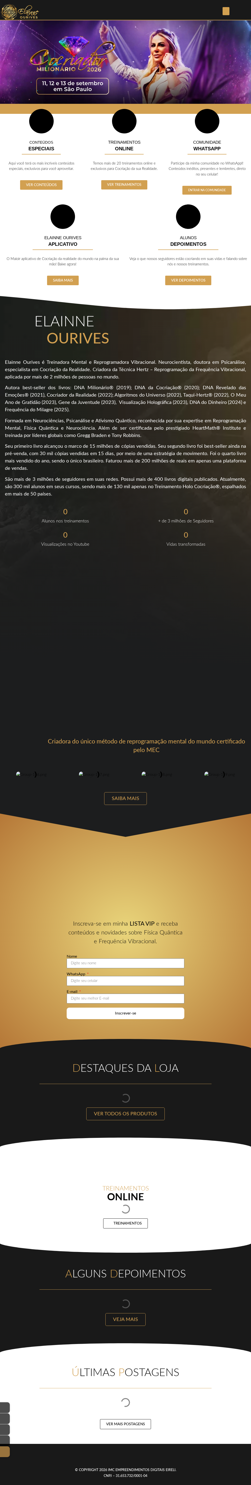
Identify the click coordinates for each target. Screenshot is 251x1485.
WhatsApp (76, 974)
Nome (72, 956)
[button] (226, 11)
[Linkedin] (146, 1457)
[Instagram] (119, 1457)
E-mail (72, 992)
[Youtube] (132, 1457)
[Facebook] (105, 1457)
